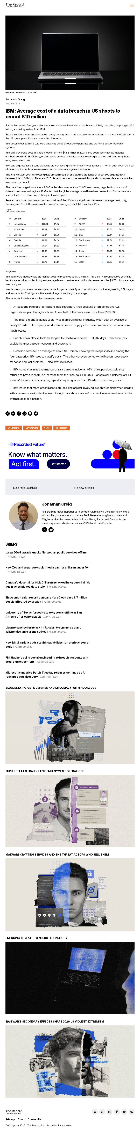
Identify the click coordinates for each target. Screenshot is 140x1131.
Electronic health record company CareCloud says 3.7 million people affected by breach (46, 599)
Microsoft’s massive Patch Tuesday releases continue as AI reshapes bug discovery (45, 674)
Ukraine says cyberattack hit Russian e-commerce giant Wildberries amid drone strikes (43, 629)
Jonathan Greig (15, 99)
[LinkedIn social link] (102, 1112)
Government (32, 428)
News (47, 428)
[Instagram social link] (110, 1112)
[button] (132, 5)
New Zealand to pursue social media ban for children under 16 (46, 569)
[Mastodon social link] (117, 1112)
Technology (61, 428)
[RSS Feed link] (132, 1112)
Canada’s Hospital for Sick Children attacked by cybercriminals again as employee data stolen (47, 584)
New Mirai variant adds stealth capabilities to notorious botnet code (47, 644)
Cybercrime (13, 428)
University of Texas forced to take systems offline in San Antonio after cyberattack (43, 614)
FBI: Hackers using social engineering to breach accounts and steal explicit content (46, 659)
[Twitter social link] (95, 1112)
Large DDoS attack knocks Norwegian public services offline (46, 554)
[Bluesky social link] (124, 1112)
